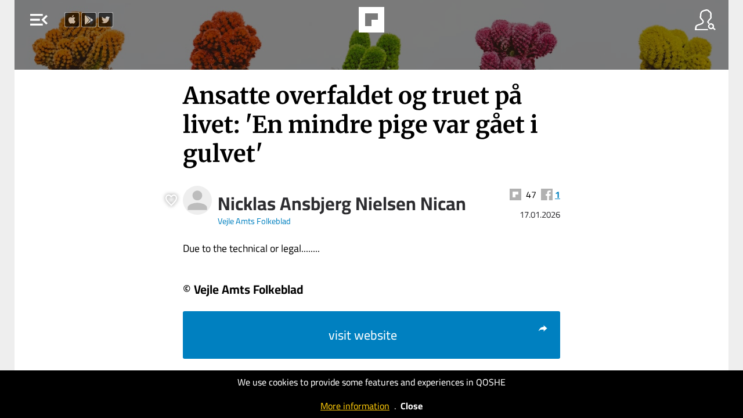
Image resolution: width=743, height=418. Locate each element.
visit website (363, 335)
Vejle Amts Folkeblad (254, 221)
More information (354, 406)
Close (412, 406)
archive (401, 23)
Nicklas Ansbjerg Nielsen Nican (342, 203)
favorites (339, 23)
